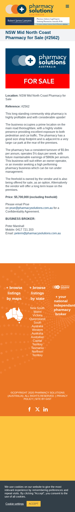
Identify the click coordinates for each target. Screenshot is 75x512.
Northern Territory (37, 353)
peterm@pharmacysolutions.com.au (37, 233)
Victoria (37, 315)
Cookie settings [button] (14, 503)
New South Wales (37, 310)
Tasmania (37, 347)
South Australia (37, 324)
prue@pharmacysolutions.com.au (31, 207)
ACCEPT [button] (33, 503)
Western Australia (37, 331)
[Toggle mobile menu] (68, 6)
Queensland (37, 318)
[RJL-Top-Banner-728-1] (37, 21)
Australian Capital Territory (37, 341)
